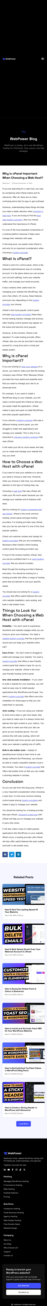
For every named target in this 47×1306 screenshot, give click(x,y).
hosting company (25, 420)
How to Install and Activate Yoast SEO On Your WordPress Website (23, 1029)
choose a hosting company (26, 437)
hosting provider (20, 252)
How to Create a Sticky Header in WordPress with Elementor (21, 1108)
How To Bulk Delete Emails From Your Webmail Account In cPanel (22, 950)
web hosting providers (21, 314)
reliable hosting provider (13, 638)
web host (17, 491)
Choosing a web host (28, 814)
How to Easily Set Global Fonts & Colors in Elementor (20, 989)
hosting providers (10, 540)
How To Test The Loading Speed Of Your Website (21, 910)
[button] (43, 59)
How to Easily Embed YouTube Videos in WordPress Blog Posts (23, 1069)
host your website (29, 366)
